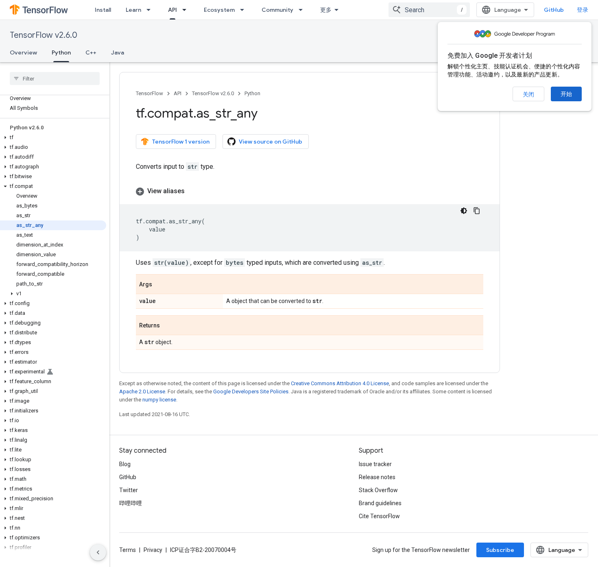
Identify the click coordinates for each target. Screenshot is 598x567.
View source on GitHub (270, 141)
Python (61, 52)
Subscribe (500, 550)
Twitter (128, 490)
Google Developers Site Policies (250, 391)
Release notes (377, 477)
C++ (90, 52)
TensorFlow (149, 93)
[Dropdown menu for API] (186, 10)
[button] (53, 137)
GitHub (554, 9)
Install (103, 9)
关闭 (528, 94)
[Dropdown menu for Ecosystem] (244, 10)
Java (117, 52)
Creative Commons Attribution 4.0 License (340, 383)
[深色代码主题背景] (463, 210)
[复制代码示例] (476, 210)
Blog (125, 464)
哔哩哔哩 (130, 503)
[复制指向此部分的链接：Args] (160, 285)
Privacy (153, 550)
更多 (326, 9)
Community (277, 9)
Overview (23, 52)
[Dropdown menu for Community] (303, 10)
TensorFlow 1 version (181, 141)
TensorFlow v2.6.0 (43, 35)
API (172, 9)
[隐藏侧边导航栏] (98, 552)
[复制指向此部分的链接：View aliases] (193, 191)
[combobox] (429, 9)
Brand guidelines (380, 503)
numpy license (159, 400)
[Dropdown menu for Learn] (151, 10)
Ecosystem (219, 9)
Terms (127, 550)
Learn (133, 9)
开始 (566, 94)
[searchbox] (55, 78)
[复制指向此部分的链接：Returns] (168, 326)
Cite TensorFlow (379, 516)
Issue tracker (375, 464)
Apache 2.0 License (142, 391)
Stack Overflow (378, 490)
